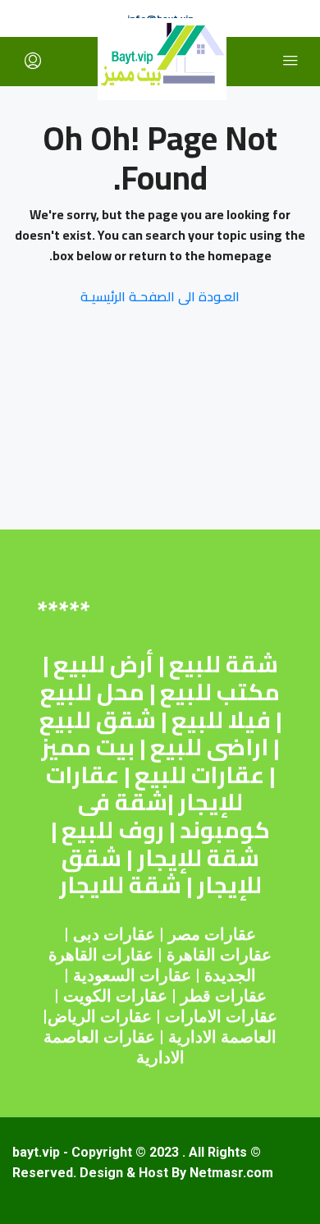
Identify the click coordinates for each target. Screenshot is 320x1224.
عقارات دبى (114, 934)
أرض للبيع (103, 664)
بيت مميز (88, 747)
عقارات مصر (212, 934)
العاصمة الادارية (222, 1037)
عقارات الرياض (100, 1016)
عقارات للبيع (199, 775)
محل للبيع (92, 692)
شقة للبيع (223, 664)
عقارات (246, 955)
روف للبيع (113, 830)
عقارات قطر (224, 996)
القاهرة (191, 955)
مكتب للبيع (220, 692)
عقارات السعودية (132, 975)
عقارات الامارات (221, 1016)
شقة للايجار (120, 885)
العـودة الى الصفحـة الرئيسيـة (160, 296)
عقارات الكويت (115, 996)
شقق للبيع (97, 720)
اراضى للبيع (209, 747)
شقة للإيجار (198, 858)
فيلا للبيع (221, 720)
